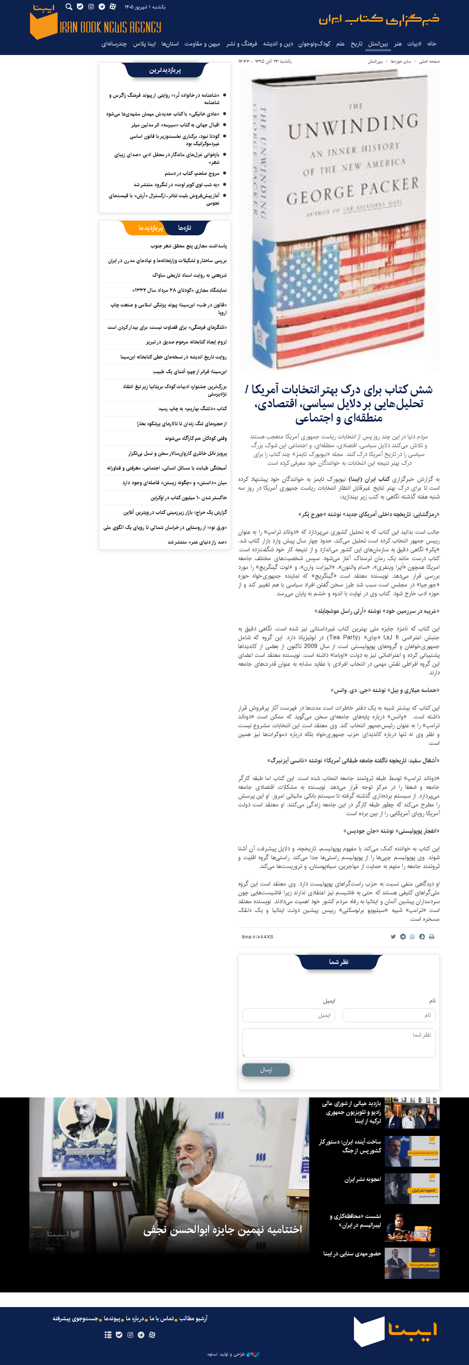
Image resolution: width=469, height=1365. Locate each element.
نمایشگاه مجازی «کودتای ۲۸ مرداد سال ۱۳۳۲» (179, 290)
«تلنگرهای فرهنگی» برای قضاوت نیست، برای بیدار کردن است (167, 327)
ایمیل (329, 1001)
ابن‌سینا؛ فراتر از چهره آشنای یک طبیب (190, 372)
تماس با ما (162, 1318)
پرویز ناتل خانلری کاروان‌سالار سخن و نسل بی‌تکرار (177, 453)
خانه (432, 44)
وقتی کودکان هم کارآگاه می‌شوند (196, 438)
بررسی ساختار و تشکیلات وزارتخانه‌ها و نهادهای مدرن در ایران (167, 261)
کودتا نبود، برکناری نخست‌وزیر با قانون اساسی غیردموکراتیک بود (174, 140)
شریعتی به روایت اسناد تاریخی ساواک (189, 275)
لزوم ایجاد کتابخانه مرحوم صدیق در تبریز (186, 342)
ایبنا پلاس (144, 44)
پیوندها (112, 1318)
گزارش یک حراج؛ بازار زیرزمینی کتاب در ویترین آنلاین (175, 512)
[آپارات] (152, 1335)
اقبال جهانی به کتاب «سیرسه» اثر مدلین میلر (175, 125)
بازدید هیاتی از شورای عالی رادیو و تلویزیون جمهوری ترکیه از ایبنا (351, 1112)
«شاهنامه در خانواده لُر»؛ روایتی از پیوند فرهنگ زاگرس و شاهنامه (164, 99)
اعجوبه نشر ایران (362, 1179)
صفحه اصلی (429, 61)
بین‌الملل (378, 44)
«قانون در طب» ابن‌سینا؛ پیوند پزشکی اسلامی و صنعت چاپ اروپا (168, 308)
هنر (398, 44)
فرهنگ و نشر (241, 44)
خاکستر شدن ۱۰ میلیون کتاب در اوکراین (189, 498)
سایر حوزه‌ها (401, 61)
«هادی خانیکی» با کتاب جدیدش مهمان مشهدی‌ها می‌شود (162, 114)
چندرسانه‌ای (114, 44)
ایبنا (379, 20)
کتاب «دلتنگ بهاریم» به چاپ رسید (192, 409)
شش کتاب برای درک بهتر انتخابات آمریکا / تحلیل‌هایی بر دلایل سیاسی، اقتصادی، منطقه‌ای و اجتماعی (339, 404)
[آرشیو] (107, 1335)
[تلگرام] (141, 1335)
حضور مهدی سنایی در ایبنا (352, 1254)
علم (340, 44)
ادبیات (414, 44)
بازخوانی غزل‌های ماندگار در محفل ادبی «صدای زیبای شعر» (166, 158)
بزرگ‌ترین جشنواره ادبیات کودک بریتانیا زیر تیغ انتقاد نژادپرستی (175, 390)
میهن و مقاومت (202, 44)
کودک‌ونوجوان (314, 44)
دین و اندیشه (278, 44)
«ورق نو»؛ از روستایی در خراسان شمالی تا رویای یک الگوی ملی (165, 527)
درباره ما (135, 1318)
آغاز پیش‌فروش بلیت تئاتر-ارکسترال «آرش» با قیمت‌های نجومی (164, 199)
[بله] (118, 1335)
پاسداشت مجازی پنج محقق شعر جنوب (189, 246)
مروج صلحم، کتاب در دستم (192, 173)
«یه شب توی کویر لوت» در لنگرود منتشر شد (176, 185)
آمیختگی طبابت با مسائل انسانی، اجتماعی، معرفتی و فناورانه (167, 468)
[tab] (185, 228)
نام (432, 1001)
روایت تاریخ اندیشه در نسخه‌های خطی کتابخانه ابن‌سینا (174, 357)
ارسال (266, 1070)
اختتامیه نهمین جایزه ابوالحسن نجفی (222, 1230)
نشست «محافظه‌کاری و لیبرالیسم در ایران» (355, 1220)
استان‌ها (170, 44)
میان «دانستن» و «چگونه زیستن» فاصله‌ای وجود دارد (174, 483)
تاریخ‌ (356, 44)
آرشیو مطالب (193, 1318)
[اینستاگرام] (129, 1335)
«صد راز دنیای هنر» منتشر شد (197, 542)
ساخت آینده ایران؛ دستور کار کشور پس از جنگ (350, 1146)
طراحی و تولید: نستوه (226, 1354)
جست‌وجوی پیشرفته (75, 1318)
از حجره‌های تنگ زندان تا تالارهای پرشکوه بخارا (182, 424)
